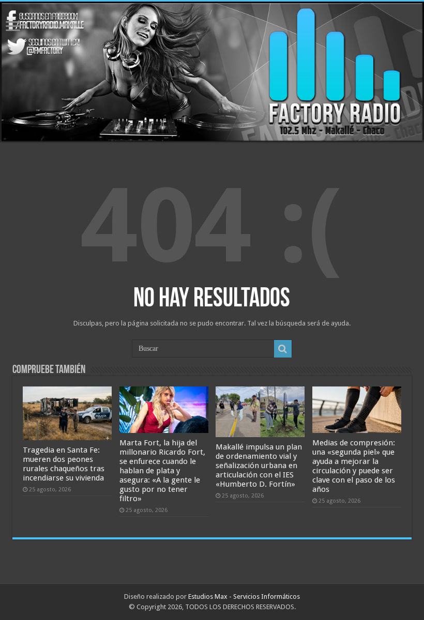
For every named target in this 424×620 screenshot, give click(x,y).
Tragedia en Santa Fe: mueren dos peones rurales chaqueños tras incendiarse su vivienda (63, 464)
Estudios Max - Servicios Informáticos (244, 596)
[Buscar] (283, 349)
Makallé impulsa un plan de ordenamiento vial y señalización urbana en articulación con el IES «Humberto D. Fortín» (259, 465)
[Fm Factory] (212, 72)
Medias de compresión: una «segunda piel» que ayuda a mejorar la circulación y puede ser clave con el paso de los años (353, 466)
